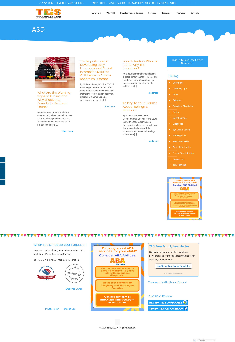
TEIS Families (179, 165)
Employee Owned (74, 289)
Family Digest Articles (183, 153)
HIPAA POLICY (135, 3)
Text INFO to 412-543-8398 (70, 3)
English (202, 340)
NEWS (112, 3)
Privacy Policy (52, 309)
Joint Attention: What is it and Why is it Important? (140, 64)
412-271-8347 (46, 3)
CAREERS (121, 3)
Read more (67, 131)
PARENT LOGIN (99, 3)
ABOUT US (150, 3)
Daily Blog (178, 82)
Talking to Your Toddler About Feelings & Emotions (140, 106)
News (175, 94)
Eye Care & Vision (181, 129)
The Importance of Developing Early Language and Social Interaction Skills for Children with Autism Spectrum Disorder (96, 70)
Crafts (176, 112)
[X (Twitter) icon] (115, 332)
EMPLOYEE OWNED (166, 3)
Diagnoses (178, 124)
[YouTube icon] (118, 332)
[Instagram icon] (123, 332)
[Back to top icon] (117, 322)
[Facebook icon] (112, 332)
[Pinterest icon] (120, 332)
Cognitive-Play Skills (183, 106)
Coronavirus (178, 159)
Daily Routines (180, 118)
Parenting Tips (180, 88)
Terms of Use (69, 309)
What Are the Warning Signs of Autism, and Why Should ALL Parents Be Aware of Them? (53, 99)
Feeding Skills (179, 135)
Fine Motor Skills (181, 141)
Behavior (177, 100)
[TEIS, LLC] (48, 13)
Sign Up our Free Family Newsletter (173, 266)
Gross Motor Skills (182, 147)
